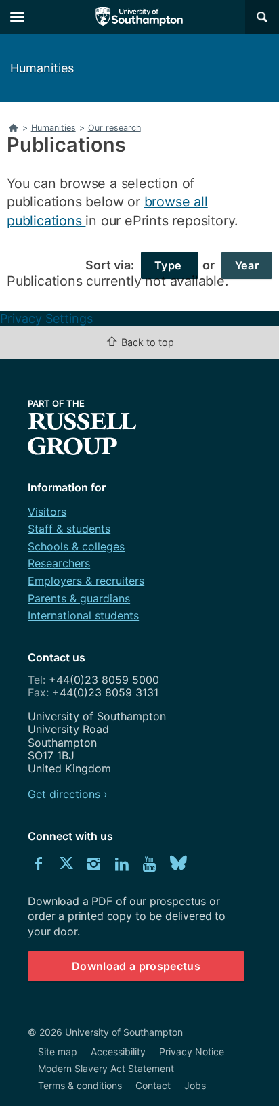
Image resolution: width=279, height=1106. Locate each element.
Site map (57, 1051)
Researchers (59, 563)
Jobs (195, 1085)
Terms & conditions (80, 1085)
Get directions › (68, 794)
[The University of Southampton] (139, 17)
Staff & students (69, 528)
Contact (153, 1085)
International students (83, 615)
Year (247, 265)
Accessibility (118, 1051)
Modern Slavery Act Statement (106, 1068)
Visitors (47, 511)
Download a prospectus (136, 966)
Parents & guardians (79, 598)
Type (169, 265)
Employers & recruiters (86, 581)
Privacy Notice (191, 1051)
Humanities (42, 68)
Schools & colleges (76, 546)
